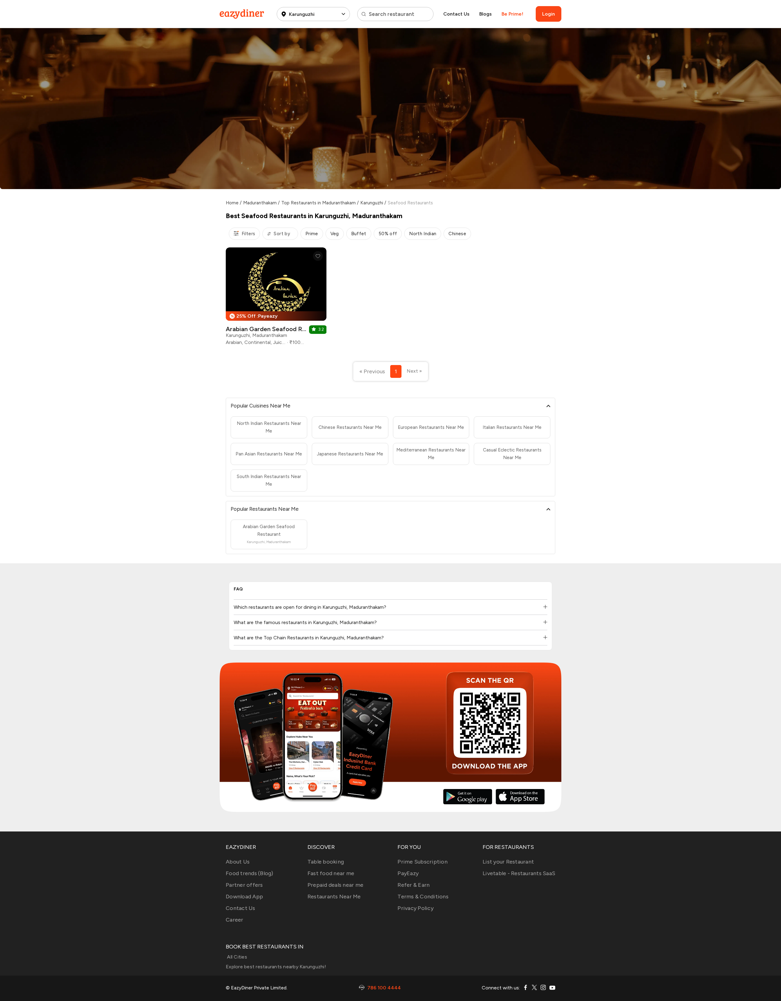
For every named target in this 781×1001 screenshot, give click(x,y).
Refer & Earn (414, 885)
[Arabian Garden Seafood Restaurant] (276, 298)
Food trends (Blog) (249, 873)
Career (234, 919)
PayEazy (408, 873)
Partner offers (244, 885)
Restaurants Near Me (334, 896)
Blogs (485, 14)
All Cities (236, 957)
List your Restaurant (508, 861)
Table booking (326, 861)
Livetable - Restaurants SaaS (519, 873)
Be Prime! (512, 14)
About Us (238, 861)
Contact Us (456, 14)
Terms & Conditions (423, 896)
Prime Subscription (423, 861)
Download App (244, 896)
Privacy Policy (416, 908)
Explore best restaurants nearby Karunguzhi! (276, 967)
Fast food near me (331, 873)
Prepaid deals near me (335, 885)
